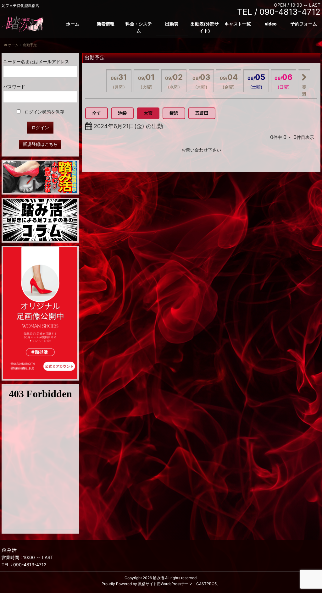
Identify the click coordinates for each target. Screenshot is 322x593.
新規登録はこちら (40, 144)
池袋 (122, 113)
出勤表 (171, 23)
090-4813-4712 (29, 564)
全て (96, 113)
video (271, 23)
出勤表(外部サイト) (205, 27)
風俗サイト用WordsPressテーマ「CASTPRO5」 (179, 583)
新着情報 (105, 23)
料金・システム (138, 27)
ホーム (72, 23)
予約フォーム (304, 23)
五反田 (201, 113)
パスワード (14, 86)
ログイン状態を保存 (43, 111)
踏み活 (158, 577)
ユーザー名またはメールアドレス (36, 61)
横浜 (173, 113)
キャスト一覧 (238, 23)
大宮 (148, 113)
